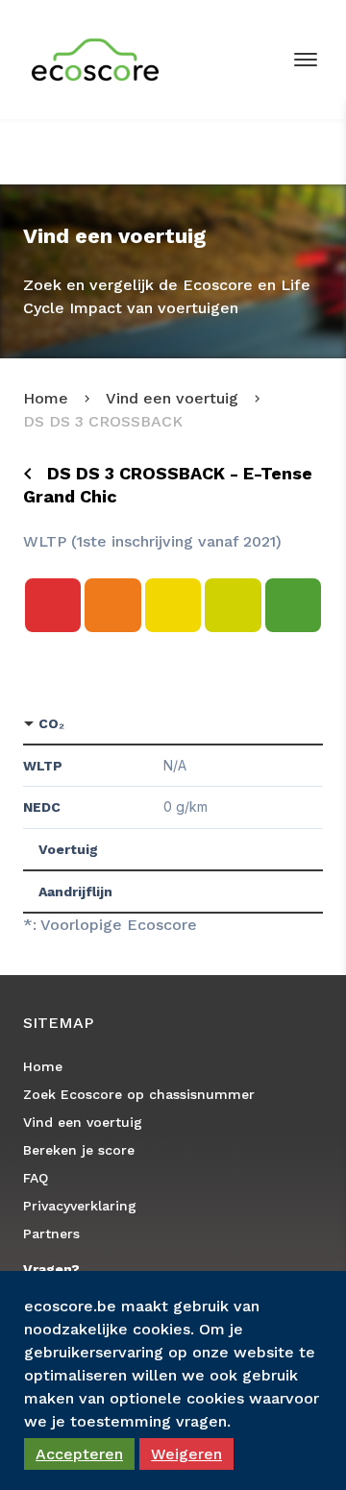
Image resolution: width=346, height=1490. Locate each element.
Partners (51, 1233)
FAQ (35, 1177)
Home (45, 398)
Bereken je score (79, 1150)
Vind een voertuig (172, 398)
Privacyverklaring (79, 1205)
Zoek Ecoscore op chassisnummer (139, 1094)
